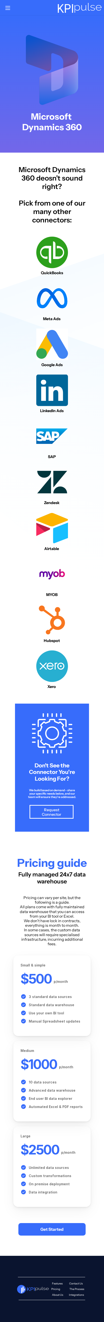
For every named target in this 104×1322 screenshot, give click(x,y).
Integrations (76, 1294)
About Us (57, 1294)
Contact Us (76, 1283)
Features (57, 1283)
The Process (76, 1289)
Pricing (55, 1289)
